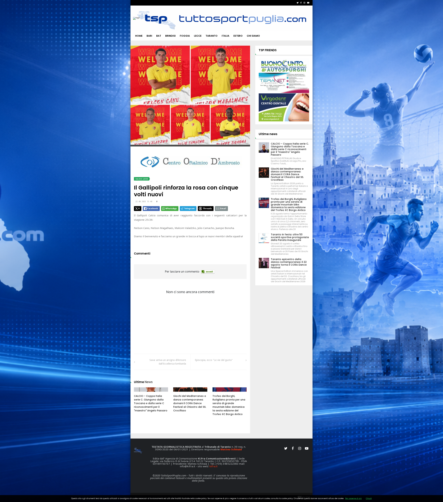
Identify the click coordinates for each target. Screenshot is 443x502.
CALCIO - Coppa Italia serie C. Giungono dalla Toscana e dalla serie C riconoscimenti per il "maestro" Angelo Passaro (150, 403)
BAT (158, 36)
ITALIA (225, 36)
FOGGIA (185, 36)
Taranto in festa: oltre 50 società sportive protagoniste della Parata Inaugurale (290, 237)
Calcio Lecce (141, 179)
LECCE (197, 36)
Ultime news (268, 134)
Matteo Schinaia (231, 449)
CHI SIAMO (253, 36)
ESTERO (238, 36)
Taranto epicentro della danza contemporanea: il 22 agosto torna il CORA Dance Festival (289, 263)
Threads (207, 208)
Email (223, 208)
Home (138, 36)
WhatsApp (171, 208)
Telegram (189, 208)
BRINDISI (170, 36)
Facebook (152, 208)
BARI (149, 36)
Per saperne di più (353, 498)
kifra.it (213, 466)
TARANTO (212, 36)
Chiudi (369, 498)
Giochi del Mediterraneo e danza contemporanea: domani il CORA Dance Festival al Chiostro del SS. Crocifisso (189, 403)
